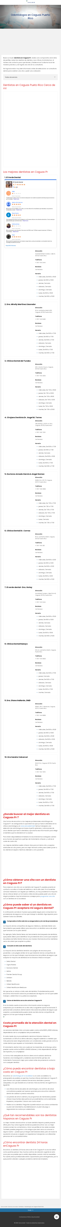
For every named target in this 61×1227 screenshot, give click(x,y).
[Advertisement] (30, 42)
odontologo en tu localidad (22, 1076)
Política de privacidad (33, 1217)
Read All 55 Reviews (11, 245)
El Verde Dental (18, 182)
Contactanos (23, 1217)
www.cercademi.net (28, 826)
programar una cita (47, 896)
